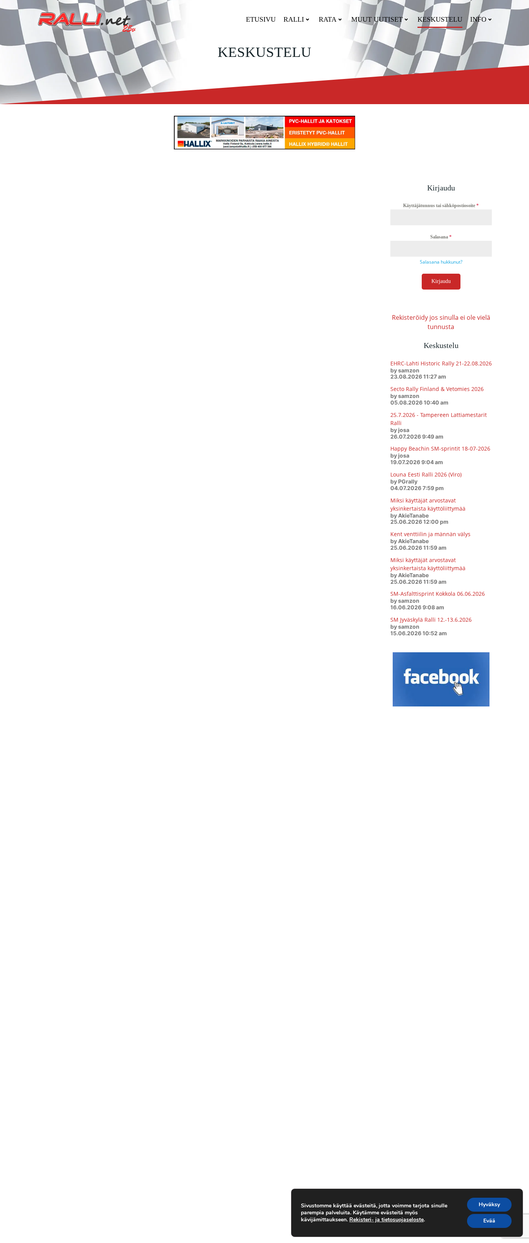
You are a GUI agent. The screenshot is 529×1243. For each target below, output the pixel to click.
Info (478, 19)
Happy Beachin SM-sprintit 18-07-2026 (440, 448)
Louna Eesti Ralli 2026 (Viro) (426, 474)
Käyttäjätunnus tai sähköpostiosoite (441, 205)
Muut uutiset (377, 19)
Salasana (441, 237)
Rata (328, 19)
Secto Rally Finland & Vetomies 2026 (437, 389)
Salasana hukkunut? (441, 262)
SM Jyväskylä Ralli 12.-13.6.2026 (431, 619)
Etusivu (261, 19)
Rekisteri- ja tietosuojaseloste (386, 1219)
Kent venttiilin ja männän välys (430, 534)
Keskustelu (439, 19)
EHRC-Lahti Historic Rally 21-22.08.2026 (441, 363)
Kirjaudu (441, 281)
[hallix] (264, 132)
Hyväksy (489, 1204)
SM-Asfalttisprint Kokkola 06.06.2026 (437, 593)
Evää (489, 1220)
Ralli (293, 19)
